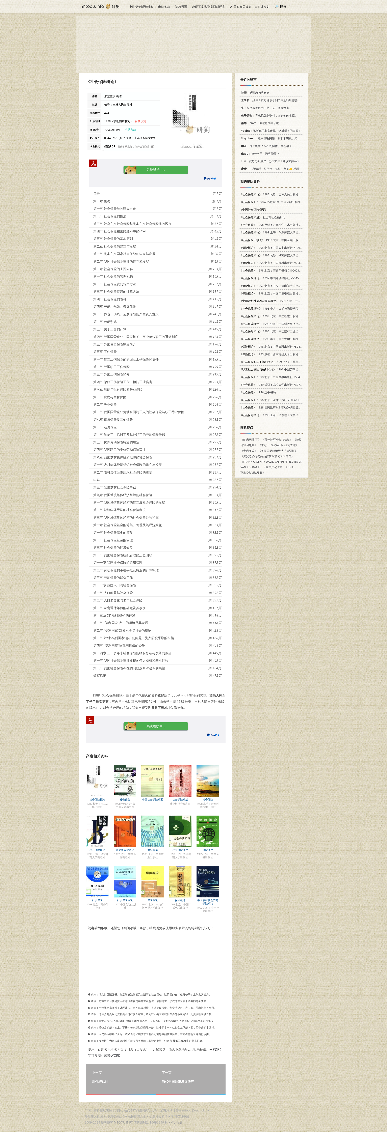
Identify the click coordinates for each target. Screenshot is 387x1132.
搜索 (283, 6)
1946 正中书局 (257, 392)
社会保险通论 (125, 900)
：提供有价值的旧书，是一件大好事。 (266, 108)
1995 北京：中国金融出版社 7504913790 (274, 263)
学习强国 (181, 7)
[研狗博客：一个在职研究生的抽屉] (101, 6)
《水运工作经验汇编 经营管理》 (278, 445)
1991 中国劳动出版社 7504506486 (280, 369)
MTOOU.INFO (123, 1122)
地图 (179, 1122)
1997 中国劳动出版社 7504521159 (273, 278)
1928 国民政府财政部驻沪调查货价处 (271, 407)
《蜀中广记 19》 (273, 467)
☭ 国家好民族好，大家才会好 (250, 7)
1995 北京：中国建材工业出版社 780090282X (280, 331)
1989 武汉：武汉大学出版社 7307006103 (274, 385)
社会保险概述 (180, 799)
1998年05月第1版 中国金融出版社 (269, 202)
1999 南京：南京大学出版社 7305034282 (277, 339)
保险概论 (152, 850)
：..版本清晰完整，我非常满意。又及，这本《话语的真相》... (286, 138)
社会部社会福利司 (262, 217)
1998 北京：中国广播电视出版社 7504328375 (277, 293)
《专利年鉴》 (248, 451)
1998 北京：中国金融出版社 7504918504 (274, 377)
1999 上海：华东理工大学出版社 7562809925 (280, 415)
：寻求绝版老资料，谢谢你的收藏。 (269, 115)
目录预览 (140, 121)
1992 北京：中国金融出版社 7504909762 (278, 240)
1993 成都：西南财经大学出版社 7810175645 (277, 354)
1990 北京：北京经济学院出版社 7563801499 (287, 362)
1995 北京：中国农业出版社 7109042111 (274, 248)
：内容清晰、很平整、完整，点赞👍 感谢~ (271, 169)
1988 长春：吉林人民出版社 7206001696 (277, 194)
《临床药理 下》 (250, 440)
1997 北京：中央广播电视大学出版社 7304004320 (280, 286)
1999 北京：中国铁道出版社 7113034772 (277, 316)
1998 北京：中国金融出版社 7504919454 (274, 346)
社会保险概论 (97, 799)
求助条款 (164, 7)
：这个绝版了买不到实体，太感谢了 (266, 146)
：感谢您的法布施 (255, 92)
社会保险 (125, 799)
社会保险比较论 (125, 850)
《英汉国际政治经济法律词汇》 (278, 451)
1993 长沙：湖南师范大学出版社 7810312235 (280, 255)
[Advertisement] (193, 44)
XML (172, 1122)
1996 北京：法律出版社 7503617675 (271, 400)
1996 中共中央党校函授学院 (268, 308)
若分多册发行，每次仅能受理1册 (135, 146)
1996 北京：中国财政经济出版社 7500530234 (280, 324)
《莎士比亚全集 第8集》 (277, 440)
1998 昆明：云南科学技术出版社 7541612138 (277, 225)
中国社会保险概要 (152, 799)
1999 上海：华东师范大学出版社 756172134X (280, 232)
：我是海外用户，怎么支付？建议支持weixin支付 (274, 161)
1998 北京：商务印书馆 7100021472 (271, 270)
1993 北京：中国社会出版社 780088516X (285, 301)
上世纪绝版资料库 (141, 7)
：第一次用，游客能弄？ (260, 153)
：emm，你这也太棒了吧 (260, 123)
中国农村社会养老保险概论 (207, 901)
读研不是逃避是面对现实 (208, 7)
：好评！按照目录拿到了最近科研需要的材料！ (275, 100)
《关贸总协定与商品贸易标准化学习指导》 (267, 456)
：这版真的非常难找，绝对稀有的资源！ (271, 131)
